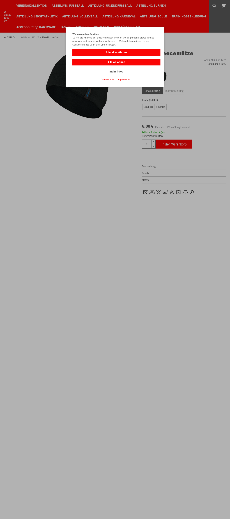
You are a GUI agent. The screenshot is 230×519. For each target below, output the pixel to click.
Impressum (124, 79)
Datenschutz (107, 79)
